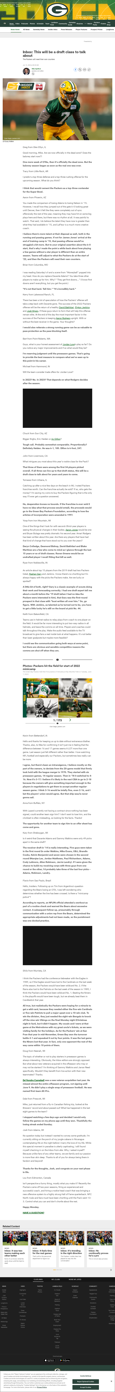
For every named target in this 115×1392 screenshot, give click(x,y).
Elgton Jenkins (82, 307)
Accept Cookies (85, 1387)
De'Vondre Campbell (33, 1080)
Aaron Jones (72, 529)
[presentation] (111, 1270)
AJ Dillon (55, 439)
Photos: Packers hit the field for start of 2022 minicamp (51, 667)
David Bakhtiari (66, 307)
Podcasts (22, 1316)
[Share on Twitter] (80, 71)
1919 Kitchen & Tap (57, 1336)
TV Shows (23, 1319)
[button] (57, 408)
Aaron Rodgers (63, 318)
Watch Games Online (23, 1325)
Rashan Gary (35, 574)
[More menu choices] (85, 23)
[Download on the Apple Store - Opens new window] (49, 1360)
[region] (57, 1381)
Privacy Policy (42, 1387)
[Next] (70, 720)
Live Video (23, 1299)
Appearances (93, 1290)
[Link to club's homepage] (5, 23)
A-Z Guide (57, 1290)
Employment (57, 1325)
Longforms (4, 1303)
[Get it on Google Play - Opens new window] (65, 1361)
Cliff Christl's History (4, 1297)
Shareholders (93, 1318)
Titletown (57, 1342)
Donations (93, 1303)
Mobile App (4, 1321)
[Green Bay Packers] (57, 1371)
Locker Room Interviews (23, 1304)
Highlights (23, 1290)
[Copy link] (89, 70)
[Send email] (84, 71)
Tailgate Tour (93, 1293)
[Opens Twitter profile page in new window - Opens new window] (33, 73)
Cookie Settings (85, 1376)
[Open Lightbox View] (57, 704)
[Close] (111, 1381)
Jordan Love (69, 344)
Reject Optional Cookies (85, 1381)
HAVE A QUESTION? (33, 1212)
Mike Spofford (36, 69)
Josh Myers (32, 311)
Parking (57, 1305)
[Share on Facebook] (75, 71)
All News (4, 1318)
